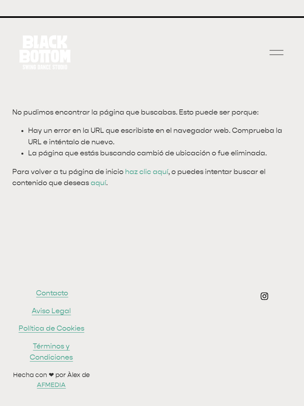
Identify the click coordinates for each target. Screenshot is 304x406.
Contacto (52, 293)
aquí (98, 183)
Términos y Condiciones (51, 352)
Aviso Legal (51, 311)
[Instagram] (264, 296)
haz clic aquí (146, 172)
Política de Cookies (51, 328)
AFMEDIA (51, 385)
